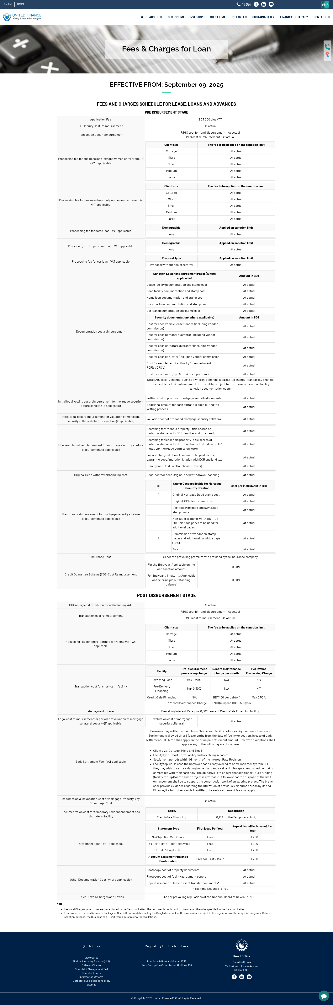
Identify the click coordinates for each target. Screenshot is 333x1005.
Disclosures (91, 957)
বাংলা (20, 4)
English (8, 4)
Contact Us (322, 17)
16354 (246, 4)
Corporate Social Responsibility (91, 980)
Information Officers (91, 976)
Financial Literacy (294, 17)
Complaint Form (91, 973)
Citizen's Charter (91, 965)
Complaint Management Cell (91, 969)
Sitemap (91, 984)
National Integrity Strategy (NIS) (91, 961)
